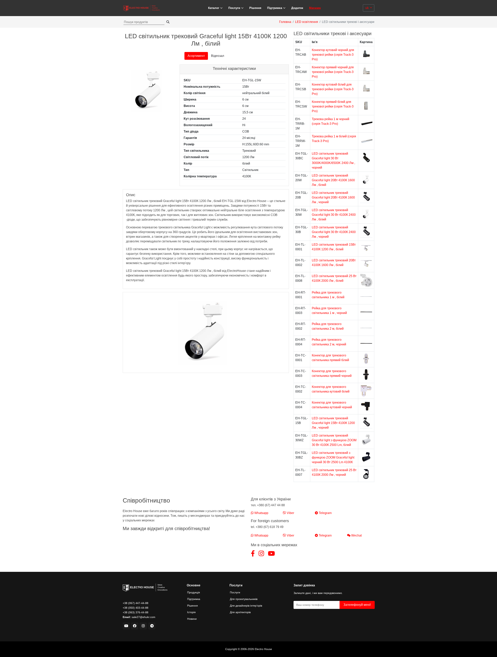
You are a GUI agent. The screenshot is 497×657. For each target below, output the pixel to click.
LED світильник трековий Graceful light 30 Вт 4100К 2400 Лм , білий (334, 214)
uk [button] (367, 8)
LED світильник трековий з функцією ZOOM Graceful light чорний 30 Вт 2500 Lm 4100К (333, 457)
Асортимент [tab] (196, 55)
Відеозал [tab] (217, 55)
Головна (285, 21)
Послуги (235, 592)
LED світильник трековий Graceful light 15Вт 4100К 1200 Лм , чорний (333, 423)
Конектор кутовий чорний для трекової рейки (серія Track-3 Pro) (333, 54)
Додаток (297, 8)
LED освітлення (306, 21)
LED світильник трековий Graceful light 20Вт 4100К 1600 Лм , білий (333, 180)
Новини (192, 618)
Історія (191, 612)
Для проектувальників (243, 599)
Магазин (315, 8)
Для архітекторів (240, 612)
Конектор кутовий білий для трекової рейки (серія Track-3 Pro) (333, 89)
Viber (290, 513)
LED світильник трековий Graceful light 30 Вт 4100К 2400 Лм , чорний (334, 232)
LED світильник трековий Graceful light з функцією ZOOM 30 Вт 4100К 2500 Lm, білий (334, 440)
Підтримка (193, 599)
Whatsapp (261, 513)
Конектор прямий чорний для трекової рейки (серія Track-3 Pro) (333, 72)
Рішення (255, 8)
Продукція (193, 592)
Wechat (356, 535)
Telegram (325, 513)
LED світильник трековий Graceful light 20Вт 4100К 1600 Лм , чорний (333, 197)
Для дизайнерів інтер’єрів (246, 605)
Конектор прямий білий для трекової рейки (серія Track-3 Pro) (333, 106)
